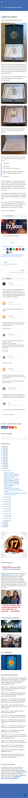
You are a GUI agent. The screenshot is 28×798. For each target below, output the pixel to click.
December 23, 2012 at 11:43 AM (14, 304)
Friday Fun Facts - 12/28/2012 (11, 474)
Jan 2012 (6, 520)
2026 (4, 446)
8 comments (20, 246)
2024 (4, 449)
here (9, 80)
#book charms (15, 255)
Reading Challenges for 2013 (11, 480)
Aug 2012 (6, 504)
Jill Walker (11, 283)
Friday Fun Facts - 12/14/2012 (11, 484)
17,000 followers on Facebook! (10, 236)
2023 (4, 451)
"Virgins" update (8, 487)
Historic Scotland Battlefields (11, 482)
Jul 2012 (6, 506)
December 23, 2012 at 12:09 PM (14, 336)
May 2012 (6, 511)
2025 (4, 448)
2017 (4, 460)
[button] (7, 249)
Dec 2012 (6, 470)
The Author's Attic (9, 66)
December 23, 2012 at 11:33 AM (14, 284)
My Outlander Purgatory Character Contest (13, 490)
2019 (4, 457)
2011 (4, 522)
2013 (4, 466)
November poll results (10, 494)
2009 (4, 525)
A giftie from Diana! (9, 477)
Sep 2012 (6, 501)
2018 (4, 459)
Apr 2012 (6, 513)
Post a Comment (9, 414)
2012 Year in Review (9, 473)
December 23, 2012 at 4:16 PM (14, 370)
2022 (4, 453)
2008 (4, 527)
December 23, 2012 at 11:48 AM (14, 318)
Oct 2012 (6, 499)
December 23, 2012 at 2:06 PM (14, 358)
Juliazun (10, 302)
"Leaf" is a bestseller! (9, 485)
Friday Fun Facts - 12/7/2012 (11, 488)
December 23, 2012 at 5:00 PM (14, 389)
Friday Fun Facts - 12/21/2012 (11, 479)
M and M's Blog (12, 388)
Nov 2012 (6, 497)
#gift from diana (11, 256)
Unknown (10, 316)
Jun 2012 (6, 509)
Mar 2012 (6, 516)
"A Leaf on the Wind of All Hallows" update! (15, 493)
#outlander (19, 256)
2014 (4, 465)
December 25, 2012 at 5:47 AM (14, 405)
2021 (4, 454)
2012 (4, 468)
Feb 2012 (6, 518)
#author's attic (6, 255)
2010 (4, 523)
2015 (4, 463)
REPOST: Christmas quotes (11, 476)
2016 (4, 462)
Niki (9, 403)
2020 (4, 456)
